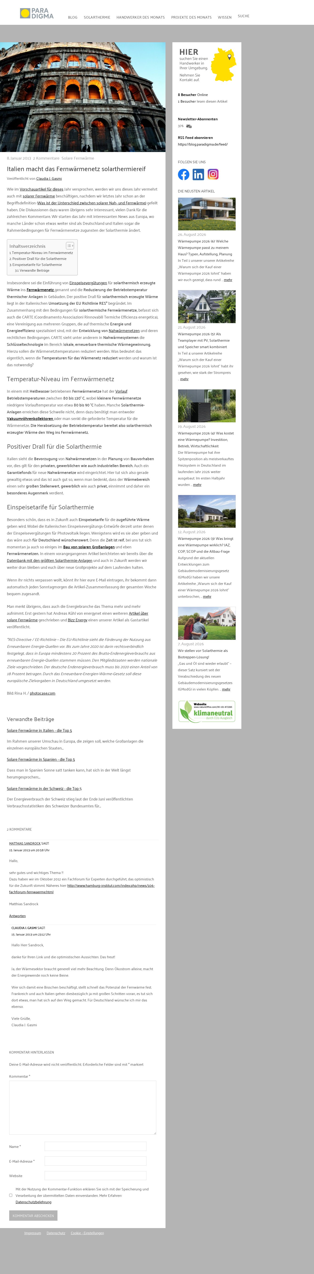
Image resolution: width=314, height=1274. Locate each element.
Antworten (17, 915)
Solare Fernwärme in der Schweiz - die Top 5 (44, 788)
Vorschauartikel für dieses (41, 188)
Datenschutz (56, 1232)
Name (15, 1146)
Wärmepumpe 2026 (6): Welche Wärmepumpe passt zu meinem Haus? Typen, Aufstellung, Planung (205, 247)
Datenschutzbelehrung (33, 1201)
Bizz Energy (77, 619)
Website (15, 1175)
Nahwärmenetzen (124, 330)
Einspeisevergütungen (88, 282)
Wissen (224, 17)
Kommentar (19, 1076)
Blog (73, 17)
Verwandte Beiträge (34, 270)
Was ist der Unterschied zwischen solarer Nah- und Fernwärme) (92, 202)
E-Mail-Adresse (21, 1161)
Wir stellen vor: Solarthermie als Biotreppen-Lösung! (203, 653)
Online (193, 94)
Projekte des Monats (191, 17)
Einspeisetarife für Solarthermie (37, 265)
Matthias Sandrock (25, 843)
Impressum (32, 1232)
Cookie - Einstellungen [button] (87, 1232)
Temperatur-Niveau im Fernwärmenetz (42, 253)
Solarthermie (97, 17)
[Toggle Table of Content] (68, 246)
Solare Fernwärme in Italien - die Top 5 (39, 730)
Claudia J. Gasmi (49, 178)
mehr (228, 279)
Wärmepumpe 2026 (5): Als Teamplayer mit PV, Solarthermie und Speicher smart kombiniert (204, 340)
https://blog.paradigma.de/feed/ (203, 144)
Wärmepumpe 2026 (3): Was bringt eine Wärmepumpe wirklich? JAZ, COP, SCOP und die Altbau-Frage (205, 544)
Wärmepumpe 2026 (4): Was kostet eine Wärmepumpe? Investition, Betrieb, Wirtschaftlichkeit (206, 439)
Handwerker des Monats (141, 17)
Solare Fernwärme (78, 157)
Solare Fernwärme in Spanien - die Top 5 (41, 759)
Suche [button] (244, 15)
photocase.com (42, 692)
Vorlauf (121, 391)
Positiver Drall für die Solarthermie (39, 259)
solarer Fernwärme (39, 195)
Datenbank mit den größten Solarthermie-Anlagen (49, 560)
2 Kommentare (46, 157)
